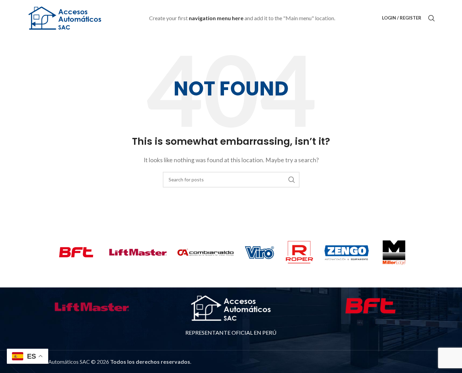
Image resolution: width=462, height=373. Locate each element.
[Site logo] (65, 17)
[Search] (431, 18)
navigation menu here (216, 18)
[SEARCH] (292, 180)
